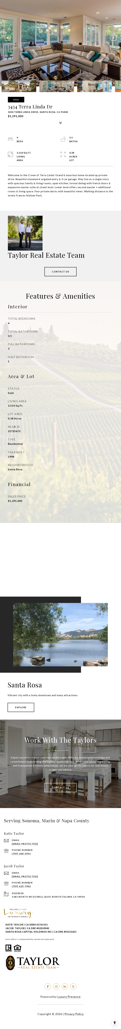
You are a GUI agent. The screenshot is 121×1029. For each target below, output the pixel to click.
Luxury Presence (69, 996)
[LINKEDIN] (65, 986)
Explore (21, 707)
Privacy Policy (74, 1014)
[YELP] (73, 986)
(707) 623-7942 (21, 886)
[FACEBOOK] (48, 986)
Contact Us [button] (60, 271)
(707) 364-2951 (21, 853)
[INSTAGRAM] (56, 986)
